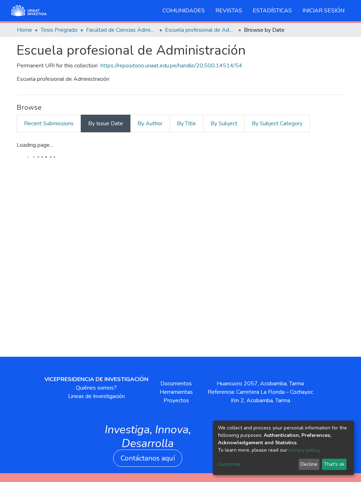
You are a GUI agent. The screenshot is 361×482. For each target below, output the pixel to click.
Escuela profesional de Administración (200, 30)
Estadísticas (272, 10)
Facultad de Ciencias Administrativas (121, 30)
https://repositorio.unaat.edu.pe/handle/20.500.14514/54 (171, 66)
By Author (150, 123)
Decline (308, 464)
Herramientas (176, 392)
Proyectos (176, 400)
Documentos (176, 383)
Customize (229, 464)
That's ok (334, 464)
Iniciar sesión (323, 10)
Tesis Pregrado (59, 30)
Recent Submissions (49, 123)
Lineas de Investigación (96, 396)
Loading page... (35, 145)
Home (24, 30)
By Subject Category (277, 123)
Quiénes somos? (96, 388)
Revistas (228, 10)
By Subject (223, 123)
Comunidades (184, 10)
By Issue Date (105, 123)
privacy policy (304, 450)
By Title (186, 123)
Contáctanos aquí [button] (148, 458)
